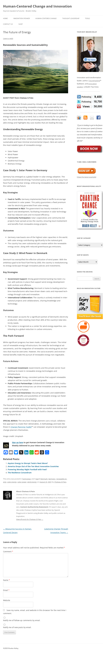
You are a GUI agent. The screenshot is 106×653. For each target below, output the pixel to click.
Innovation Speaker (21, 18)
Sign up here (17, 442)
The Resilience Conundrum (20, 472)
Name (6, 580)
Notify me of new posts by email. (17, 627)
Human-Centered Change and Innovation (37, 6)
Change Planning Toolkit (21, 427)
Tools (87, 18)
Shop (20, 24)
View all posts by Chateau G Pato (29, 519)
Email (6, 590)
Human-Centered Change (46, 18)
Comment (8, 551)
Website (6, 600)
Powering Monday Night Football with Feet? (27, 469)
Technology (26, 479)
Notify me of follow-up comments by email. (21, 620)
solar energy (12, 482)
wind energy (32, 482)
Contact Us (8, 24)
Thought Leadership (70, 18)
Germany (51, 479)
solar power (21, 482)
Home (5, 18)
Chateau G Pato (60, 482)
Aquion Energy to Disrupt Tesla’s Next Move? (28, 463)
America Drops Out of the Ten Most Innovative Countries (33, 466)
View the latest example (86, 177)
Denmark (44, 479)
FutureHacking (94, 80)
